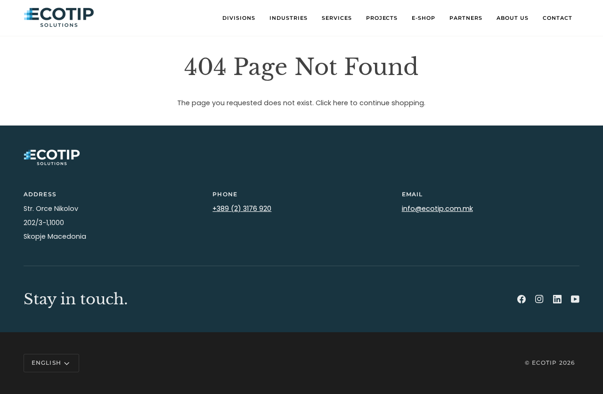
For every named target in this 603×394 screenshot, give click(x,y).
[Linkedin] (557, 299)
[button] (238, 18)
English (46, 362)
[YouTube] (575, 299)
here (340, 103)
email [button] (412, 194)
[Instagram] (539, 299)
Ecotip (544, 362)
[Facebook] (521, 299)
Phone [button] (224, 194)
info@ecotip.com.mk (437, 208)
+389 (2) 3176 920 (241, 208)
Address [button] (40, 194)
